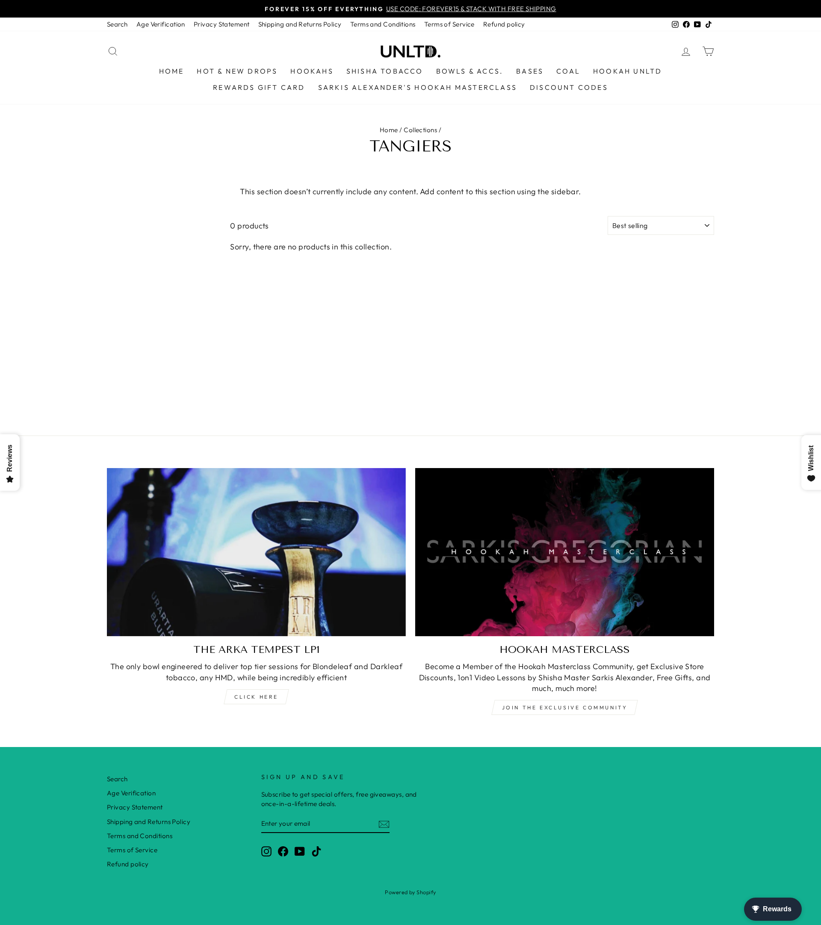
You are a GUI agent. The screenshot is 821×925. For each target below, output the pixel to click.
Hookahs (311, 71)
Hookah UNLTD (627, 71)
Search (117, 24)
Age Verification (160, 24)
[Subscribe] (384, 824)
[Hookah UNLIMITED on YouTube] (300, 851)
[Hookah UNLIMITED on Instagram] (266, 851)
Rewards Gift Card (259, 87)
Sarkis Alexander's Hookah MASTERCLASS (417, 87)
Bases (529, 71)
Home (171, 71)
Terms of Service (449, 24)
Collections (420, 130)
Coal (568, 71)
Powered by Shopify (410, 892)
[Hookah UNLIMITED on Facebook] (283, 851)
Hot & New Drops (237, 71)
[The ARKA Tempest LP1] (256, 552)
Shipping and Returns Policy (300, 24)
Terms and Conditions (383, 24)
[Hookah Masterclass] (564, 552)
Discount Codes (569, 87)
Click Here (256, 697)
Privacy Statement (222, 24)
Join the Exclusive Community (565, 707)
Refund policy (504, 24)
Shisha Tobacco (384, 71)
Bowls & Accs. (470, 71)
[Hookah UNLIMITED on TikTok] (316, 851)
